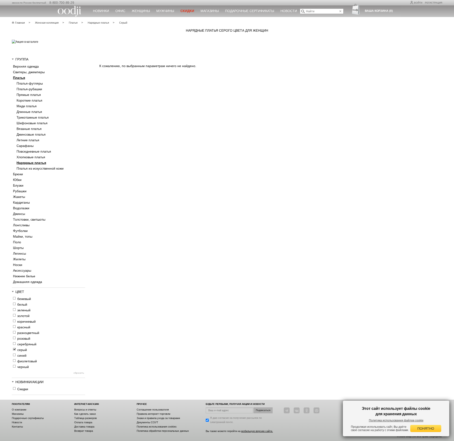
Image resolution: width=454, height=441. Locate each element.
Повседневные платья (34, 151)
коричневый (26, 321)
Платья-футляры (30, 83)
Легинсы (19, 253)
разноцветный (28, 333)
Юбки (17, 180)
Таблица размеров (85, 418)
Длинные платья (29, 112)
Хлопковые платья (31, 157)
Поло (17, 242)
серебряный (26, 344)
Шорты (18, 248)
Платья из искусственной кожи (40, 168)
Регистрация (433, 2)
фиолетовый (27, 361)
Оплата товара (83, 422)
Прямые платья (29, 95)
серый (22, 350)
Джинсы (19, 214)
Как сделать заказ (85, 413)
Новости (288, 11)
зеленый (24, 310)
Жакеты (19, 197)
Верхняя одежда (26, 66)
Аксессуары (22, 270)
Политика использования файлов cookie (396, 420)
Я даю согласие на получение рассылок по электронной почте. (236, 420)
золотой (23, 316)
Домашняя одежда (27, 282)
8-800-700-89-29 (61, 2)
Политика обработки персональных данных (163, 430)
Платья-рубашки (29, 89)
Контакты (17, 426)
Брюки (18, 174)
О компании (19, 409)
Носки (17, 265)
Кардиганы (21, 202)
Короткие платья (29, 100)
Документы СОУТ (147, 422)
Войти (418, 2)
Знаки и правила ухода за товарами (158, 418)
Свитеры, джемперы (29, 72)
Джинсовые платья (31, 134)
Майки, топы (22, 236)
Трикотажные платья (33, 117)
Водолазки (21, 208)
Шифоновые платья (32, 123)
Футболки (20, 231)
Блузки (18, 185)
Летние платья (28, 140)
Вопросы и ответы (85, 409)
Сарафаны (25, 146)
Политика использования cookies (157, 426)
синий (21, 355)
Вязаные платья (29, 129)
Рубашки (19, 191)
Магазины (210, 11)
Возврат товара (83, 430)
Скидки (22, 389)
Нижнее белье (24, 276)
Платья (19, 78)
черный (23, 367)
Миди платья (27, 106)
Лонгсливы (21, 225)
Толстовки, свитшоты (29, 219)
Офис (120, 11)
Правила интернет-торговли (153, 413)
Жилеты (19, 259)
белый (22, 304)
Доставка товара (84, 426)
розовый (23, 338)
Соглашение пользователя (153, 409)
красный (23, 327)
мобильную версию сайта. (257, 431)
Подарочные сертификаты (249, 11)
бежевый (24, 299)
